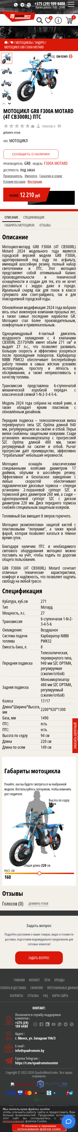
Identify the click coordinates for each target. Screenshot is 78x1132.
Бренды (59, 980)
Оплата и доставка (13, 987)
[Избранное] (48, 20)
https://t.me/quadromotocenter (36, 1063)
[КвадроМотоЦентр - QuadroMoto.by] (18, 16)
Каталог (34, 980)
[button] (9, 103)
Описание (11, 217)
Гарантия (36, 987)
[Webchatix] (68, 1122)
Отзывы (45, 225)
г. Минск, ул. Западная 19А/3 (35, 1038)
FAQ (45, 995)
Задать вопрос (38, 957)
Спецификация (33, 217)
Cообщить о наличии (31, 154)
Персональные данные (62, 987)
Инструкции (35, 181)
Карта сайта (60, 995)
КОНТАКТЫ (16, 995)
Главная (19, 980)
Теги (47, 980)
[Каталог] (11, 42)
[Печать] (71, 56)
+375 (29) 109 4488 (49, 4)
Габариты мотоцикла (19, 225)
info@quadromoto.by (29, 1050)
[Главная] (6, 42)
